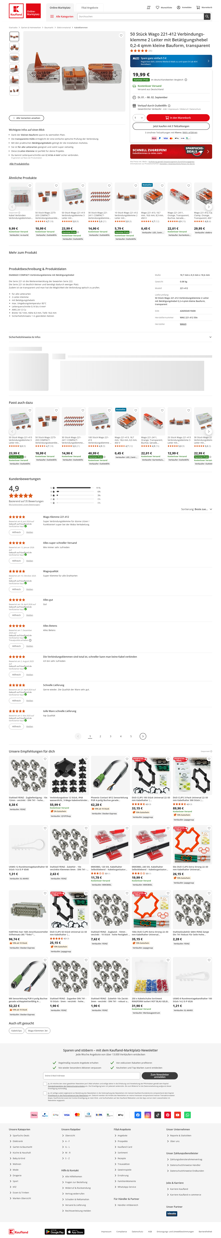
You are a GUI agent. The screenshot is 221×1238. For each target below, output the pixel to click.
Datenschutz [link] (137, 1231)
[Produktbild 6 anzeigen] (14, 90)
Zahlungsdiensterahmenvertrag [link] (186, 1159)
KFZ (14, 1186)
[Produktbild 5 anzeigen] (14, 80)
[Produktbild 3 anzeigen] (14, 58)
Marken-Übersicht (22, 1198)
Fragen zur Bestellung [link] (76, 1182)
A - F (67, 1141)
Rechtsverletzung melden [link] (78, 1210)
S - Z (67, 1158)
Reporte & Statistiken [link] (180, 1135)
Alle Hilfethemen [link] (73, 1176)
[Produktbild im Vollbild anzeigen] (74, 71)
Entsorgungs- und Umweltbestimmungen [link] (175, 1231)
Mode (15, 1169)
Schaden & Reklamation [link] (77, 1199)
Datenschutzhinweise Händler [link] (185, 1165)
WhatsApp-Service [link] (127, 1186)
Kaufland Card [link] (125, 1146)
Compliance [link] (121, 1231)
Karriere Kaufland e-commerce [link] (185, 1194)
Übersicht (70, 1135)
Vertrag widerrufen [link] (74, 1193)
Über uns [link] (175, 1141)
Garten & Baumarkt (22, 1146)
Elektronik (18, 1141)
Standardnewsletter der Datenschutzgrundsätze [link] (66, 1086)
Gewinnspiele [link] (124, 1169)
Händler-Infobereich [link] (128, 1205)
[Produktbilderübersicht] (14, 71)
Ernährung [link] (123, 1175)
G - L (67, 1146)
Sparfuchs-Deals (21, 1135)
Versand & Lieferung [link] (75, 1205)
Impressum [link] (106, 1231)
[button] (171, 80)
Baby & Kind (19, 1158)
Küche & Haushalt (22, 1152)
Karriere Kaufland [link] (179, 1189)
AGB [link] (150, 1231)
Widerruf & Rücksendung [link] (78, 1187)
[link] (90, 7)
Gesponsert (13, 213)
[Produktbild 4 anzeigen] (14, 69)
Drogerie (17, 1175)
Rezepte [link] (122, 1158)
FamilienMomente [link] (127, 1181)
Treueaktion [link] (124, 1164)
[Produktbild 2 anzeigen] (14, 47)
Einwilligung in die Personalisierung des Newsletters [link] (68, 1095)
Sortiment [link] (123, 1152)
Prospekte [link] (123, 1141)
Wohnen (17, 1164)
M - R (68, 1152)
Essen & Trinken (21, 1192)
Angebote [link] (122, 1135)
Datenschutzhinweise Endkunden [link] (187, 1170)
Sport (15, 1181)
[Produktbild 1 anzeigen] (14, 36)
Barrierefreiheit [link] (205, 1231)
